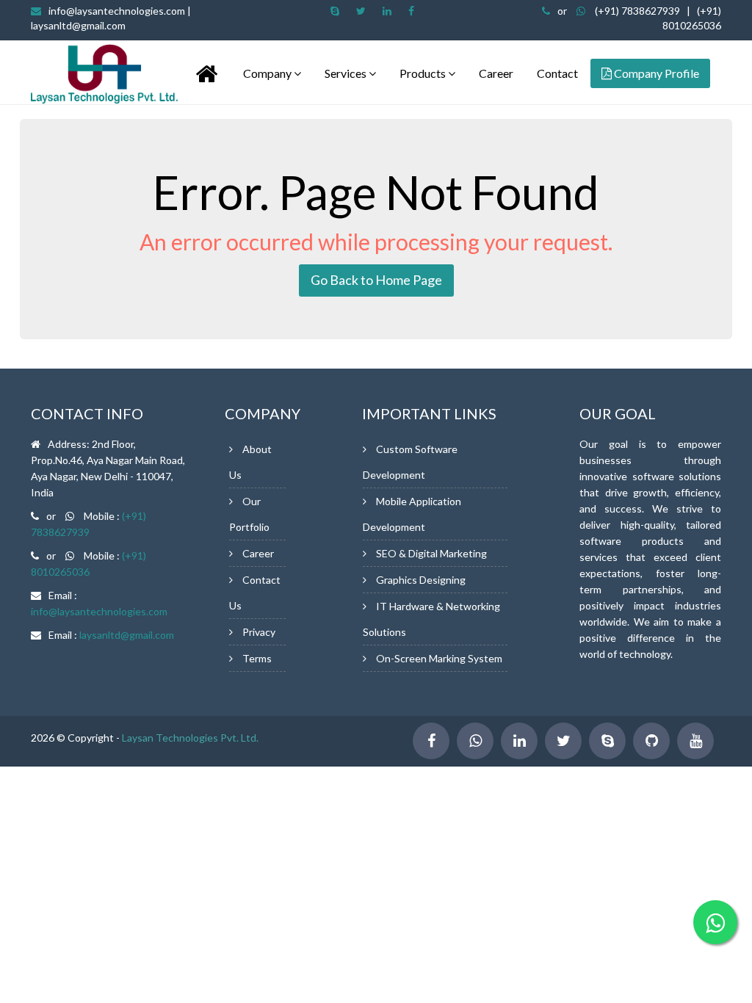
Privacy (258, 632)
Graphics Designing (421, 579)
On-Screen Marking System (439, 658)
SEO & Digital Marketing (431, 553)
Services (347, 73)
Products (424, 73)
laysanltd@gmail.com (126, 635)
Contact (557, 73)
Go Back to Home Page (376, 280)
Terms (257, 658)
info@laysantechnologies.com (99, 611)
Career (496, 73)
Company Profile (655, 73)
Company (268, 73)
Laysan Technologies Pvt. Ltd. (190, 737)
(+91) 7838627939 (637, 10)
